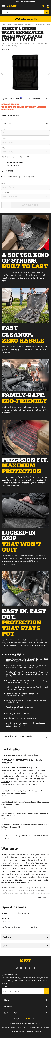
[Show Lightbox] (25, 73)
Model (3, 138)
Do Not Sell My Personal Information (15, 1027)
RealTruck (29, 1019)
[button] (25, 737)
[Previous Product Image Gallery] (2, 73)
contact (5, 782)
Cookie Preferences (17, 1031)
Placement (5, 193)
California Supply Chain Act (39, 1027)
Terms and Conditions (33, 1031)
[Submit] (46, 991)
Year (2, 120)
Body (3, 148)
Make (3, 129)
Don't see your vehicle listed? (15, 157)
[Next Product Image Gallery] (49, 73)
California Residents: (19, 927)
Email (4, 987)
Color (3, 183)
